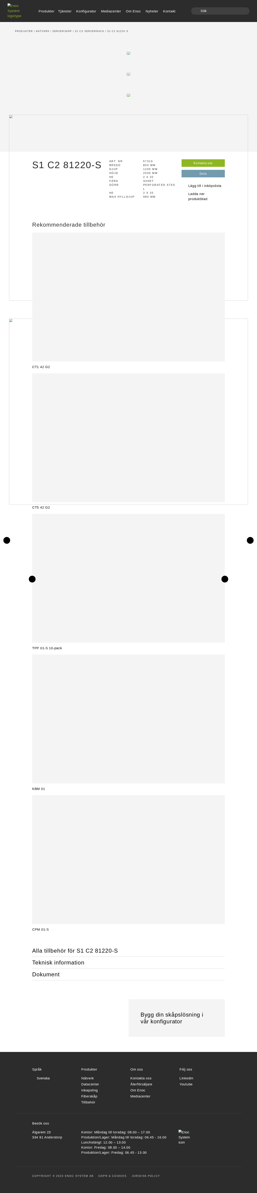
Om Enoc (133, 11)
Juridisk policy (146, 1175)
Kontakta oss (203, 163)
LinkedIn (186, 1078)
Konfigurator (86, 11)
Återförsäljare (141, 1084)
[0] (185, 11)
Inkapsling (89, 1090)
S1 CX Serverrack (89, 31)
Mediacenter (111, 11)
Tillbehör (88, 1102)
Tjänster (64, 11)
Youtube (186, 1084)
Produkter (24, 31)
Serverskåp (62, 31)
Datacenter (90, 1084)
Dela (203, 173)
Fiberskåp (89, 1096)
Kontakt (169, 11)
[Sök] (196, 11)
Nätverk (42, 31)
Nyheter (152, 11)
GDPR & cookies (112, 1175)
